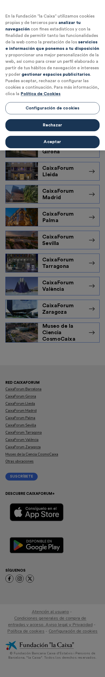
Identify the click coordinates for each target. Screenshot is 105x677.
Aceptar (52, 142)
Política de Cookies (41, 94)
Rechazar (52, 125)
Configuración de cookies (53, 108)
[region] (52, 75)
